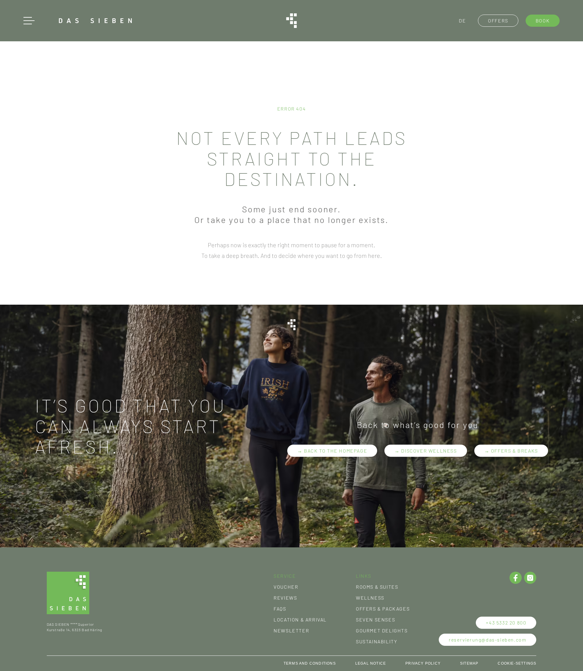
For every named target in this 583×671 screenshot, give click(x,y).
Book (543, 20)
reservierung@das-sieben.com (487, 639)
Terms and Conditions (310, 663)
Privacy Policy (423, 663)
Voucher (286, 587)
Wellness (370, 598)
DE (462, 20)
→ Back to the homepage (332, 451)
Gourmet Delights (382, 630)
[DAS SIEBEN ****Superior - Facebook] (516, 578)
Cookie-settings (517, 663)
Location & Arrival (300, 619)
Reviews (285, 598)
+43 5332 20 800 (506, 622)
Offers (498, 20)
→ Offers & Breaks (511, 451)
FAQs (280, 608)
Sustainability (376, 641)
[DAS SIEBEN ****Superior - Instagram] (530, 578)
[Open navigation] (29, 20)
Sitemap (469, 663)
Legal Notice (370, 663)
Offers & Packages (383, 608)
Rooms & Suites (377, 587)
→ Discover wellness (425, 451)
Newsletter (291, 630)
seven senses (375, 619)
